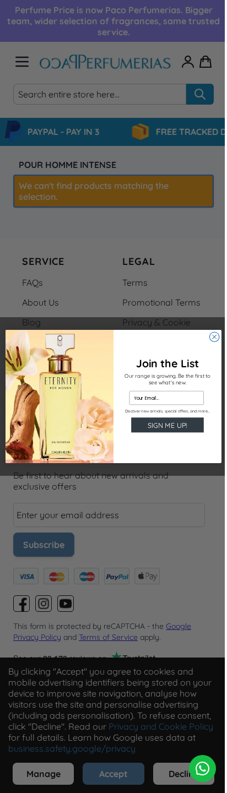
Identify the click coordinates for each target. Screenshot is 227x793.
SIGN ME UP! (167, 425)
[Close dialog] (214, 337)
